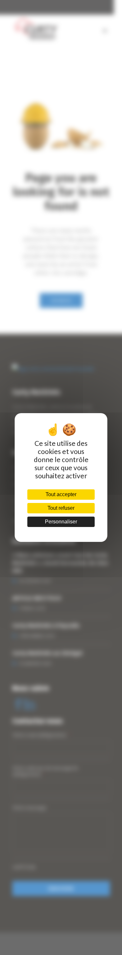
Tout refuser (61, 508)
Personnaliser (61, 521)
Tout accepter (61, 494)
